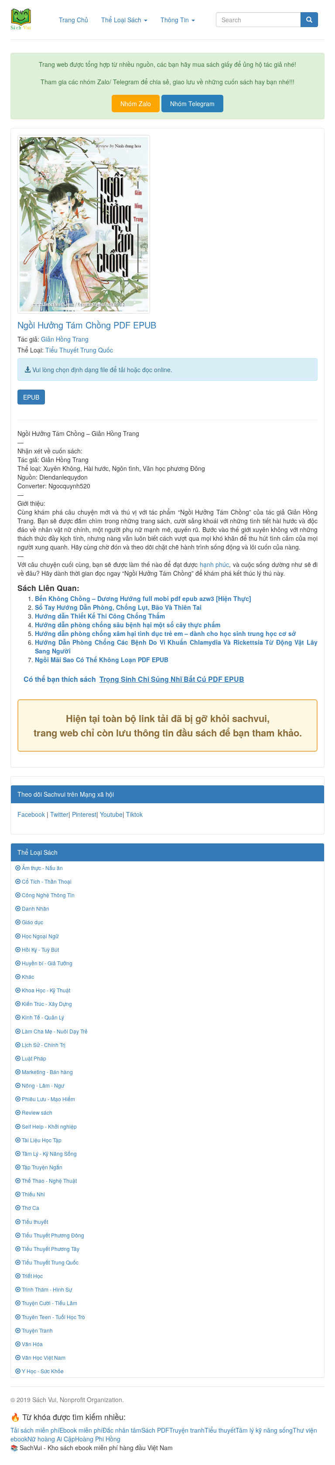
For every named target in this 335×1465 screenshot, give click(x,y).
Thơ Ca (30, 1207)
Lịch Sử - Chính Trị (43, 1044)
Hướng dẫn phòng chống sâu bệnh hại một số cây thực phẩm (127, 624)
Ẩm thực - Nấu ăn (42, 867)
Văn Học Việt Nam (43, 1357)
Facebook (31, 814)
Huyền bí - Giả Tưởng (46, 963)
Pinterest (84, 814)
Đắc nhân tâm (122, 1430)
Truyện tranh (187, 1430)
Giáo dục (32, 922)
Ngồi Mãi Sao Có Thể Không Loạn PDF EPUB (101, 659)
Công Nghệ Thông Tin (48, 894)
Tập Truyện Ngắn (41, 1167)
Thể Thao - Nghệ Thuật (49, 1180)
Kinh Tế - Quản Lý (42, 1017)
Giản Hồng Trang (65, 339)
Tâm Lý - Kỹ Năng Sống (49, 1153)
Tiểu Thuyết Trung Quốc (79, 350)
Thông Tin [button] (176, 19)
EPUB (31, 397)
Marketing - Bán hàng (47, 1071)
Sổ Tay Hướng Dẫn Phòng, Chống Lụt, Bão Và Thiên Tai (118, 607)
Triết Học (32, 1275)
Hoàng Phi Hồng (97, 1438)
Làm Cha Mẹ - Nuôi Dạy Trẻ (54, 1031)
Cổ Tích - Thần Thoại (46, 881)
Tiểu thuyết (34, 1221)
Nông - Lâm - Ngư (42, 1085)
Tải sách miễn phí (34, 1430)
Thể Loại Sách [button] (122, 19)
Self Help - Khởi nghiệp (49, 1126)
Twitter (59, 814)
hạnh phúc (214, 564)
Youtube (111, 814)
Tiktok (134, 814)
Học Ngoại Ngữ (39, 936)
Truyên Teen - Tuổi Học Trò (53, 1316)
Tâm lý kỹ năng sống (264, 1430)
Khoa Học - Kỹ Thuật (45, 990)
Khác (27, 976)
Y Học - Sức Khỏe (42, 1371)
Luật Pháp (33, 1058)
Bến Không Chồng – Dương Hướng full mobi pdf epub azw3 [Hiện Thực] (143, 598)
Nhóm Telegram (192, 103)
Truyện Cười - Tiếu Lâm (49, 1302)
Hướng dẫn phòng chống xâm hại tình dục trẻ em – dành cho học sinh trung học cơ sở (165, 633)
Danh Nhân (35, 908)
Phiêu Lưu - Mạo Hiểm (48, 1098)
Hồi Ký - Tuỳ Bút (40, 949)
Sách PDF (155, 1430)
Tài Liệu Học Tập (41, 1140)
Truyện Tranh (37, 1330)
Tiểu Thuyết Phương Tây (50, 1248)
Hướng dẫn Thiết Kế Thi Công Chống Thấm (100, 616)
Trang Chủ (77, 19)
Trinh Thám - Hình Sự (46, 1289)
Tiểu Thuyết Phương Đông (52, 1235)
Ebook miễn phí (81, 1430)
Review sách (36, 1112)
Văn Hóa (32, 1344)
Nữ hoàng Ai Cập (51, 1438)
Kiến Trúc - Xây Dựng (46, 1003)
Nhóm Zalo (135, 103)
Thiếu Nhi (33, 1194)
